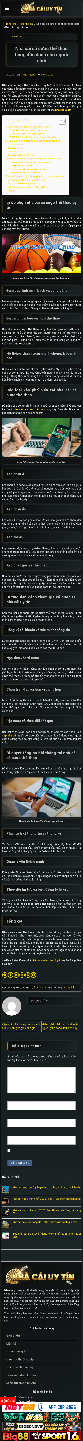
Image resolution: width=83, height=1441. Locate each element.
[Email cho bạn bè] (22, 975)
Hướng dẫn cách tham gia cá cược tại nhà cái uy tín (34, 158)
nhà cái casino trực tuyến (46, 960)
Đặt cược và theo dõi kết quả (26, 172)
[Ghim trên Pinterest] (27, 975)
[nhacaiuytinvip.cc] (41, 8)
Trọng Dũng (47, 75)
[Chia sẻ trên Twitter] (16, 975)
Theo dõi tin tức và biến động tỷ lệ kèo (30, 187)
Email (11, 1116)
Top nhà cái (26, 23)
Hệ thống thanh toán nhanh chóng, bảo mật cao (35, 137)
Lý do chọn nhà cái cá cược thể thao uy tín (29, 126)
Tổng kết (11, 190)
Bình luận (13, 1065)
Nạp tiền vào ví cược (22, 166)
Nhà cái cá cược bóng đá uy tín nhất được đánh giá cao (45, 1222)
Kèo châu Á (17, 144)
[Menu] (7, 8)
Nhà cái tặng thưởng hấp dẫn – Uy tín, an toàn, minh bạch (46, 1187)
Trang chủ (10, 23)
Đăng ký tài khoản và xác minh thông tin (31, 162)
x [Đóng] (8, 1401)
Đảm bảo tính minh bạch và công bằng (31, 130)
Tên (10, 1099)
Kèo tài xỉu (17, 151)
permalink (68, 987)
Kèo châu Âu (18, 148)
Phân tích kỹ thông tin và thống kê (28, 180)
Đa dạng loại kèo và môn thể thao (28, 134)
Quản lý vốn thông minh (24, 183)
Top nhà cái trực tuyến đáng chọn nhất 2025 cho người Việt (47, 1235)
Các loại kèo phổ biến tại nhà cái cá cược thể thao (33, 141)
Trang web (13, 1133)
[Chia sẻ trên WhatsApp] (4, 975)
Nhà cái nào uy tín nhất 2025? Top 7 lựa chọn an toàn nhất (47, 1198)
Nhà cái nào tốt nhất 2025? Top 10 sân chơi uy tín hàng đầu (47, 1212)
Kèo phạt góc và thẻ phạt (24, 155)
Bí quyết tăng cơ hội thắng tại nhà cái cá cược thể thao (35, 176)
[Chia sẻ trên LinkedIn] (33, 975)
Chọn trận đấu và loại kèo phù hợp (29, 169)
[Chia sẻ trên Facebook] (10, 975)
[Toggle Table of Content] (59, 121)
